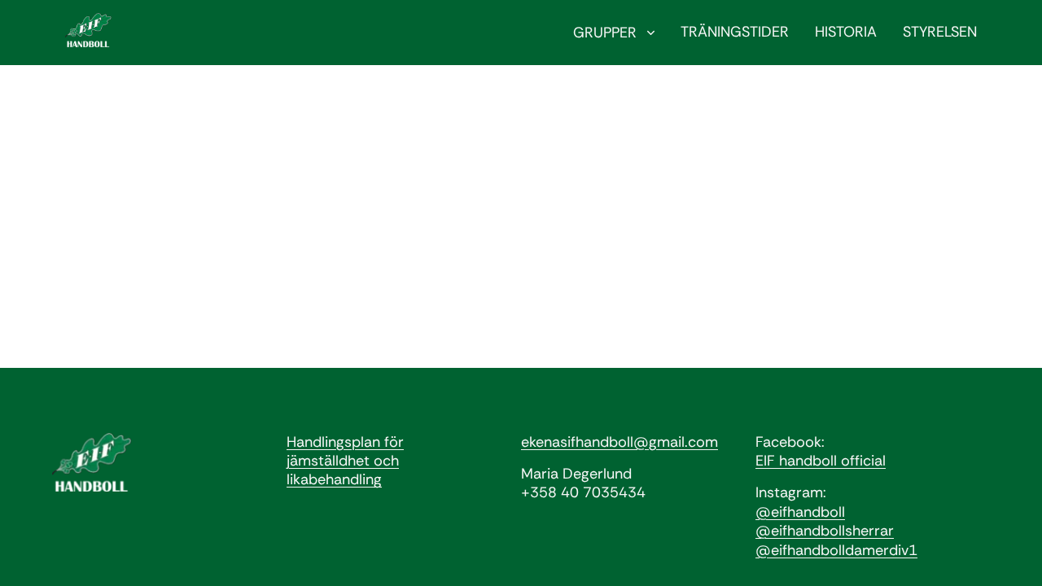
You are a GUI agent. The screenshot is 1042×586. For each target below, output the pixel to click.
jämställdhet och (343, 460)
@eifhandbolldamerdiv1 (836, 550)
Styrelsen (940, 32)
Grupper (607, 32)
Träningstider (735, 32)
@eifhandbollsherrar (824, 530)
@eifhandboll (800, 512)
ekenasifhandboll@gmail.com (619, 442)
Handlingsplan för (345, 442)
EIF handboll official (820, 460)
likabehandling (334, 479)
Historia (846, 32)
